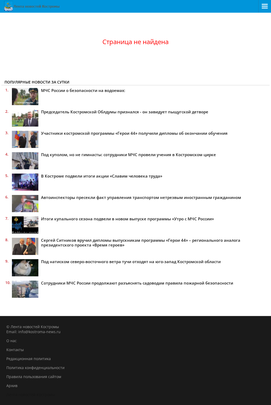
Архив (11, 385)
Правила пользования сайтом (33, 376)
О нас (11, 340)
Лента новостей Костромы (30, 394)
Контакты (15, 349)
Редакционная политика (28, 358)
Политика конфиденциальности (35, 367)
